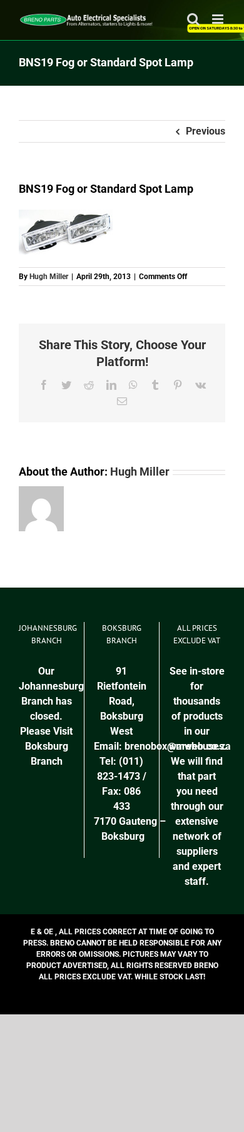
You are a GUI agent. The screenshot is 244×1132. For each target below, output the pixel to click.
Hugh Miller (48, 276)
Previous (205, 131)
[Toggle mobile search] (193, 19)
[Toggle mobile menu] (218, 19)
